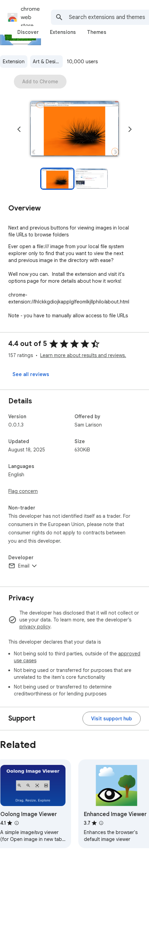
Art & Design (47, 61)
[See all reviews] (30, 374)
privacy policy (34, 627)
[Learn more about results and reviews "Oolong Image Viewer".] (16, 823)
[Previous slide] (19, 129)
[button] (74, 129)
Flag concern (23, 491)
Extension (14, 61)
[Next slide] (130, 129)
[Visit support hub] (111, 718)
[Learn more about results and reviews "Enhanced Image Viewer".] (101, 823)
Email (23, 566)
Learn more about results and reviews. (83, 355)
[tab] (28, 32)
